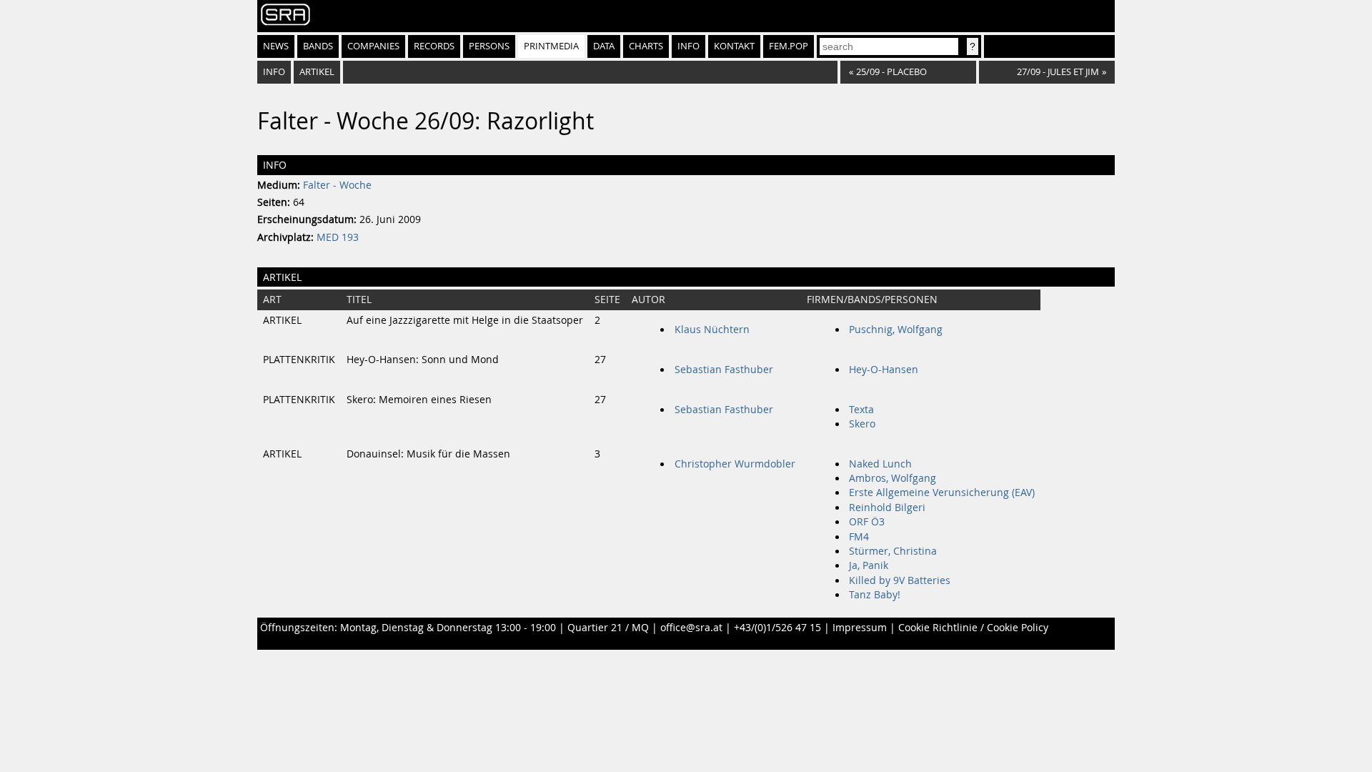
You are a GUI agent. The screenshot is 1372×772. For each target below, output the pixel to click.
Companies (373, 46)
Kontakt (734, 46)
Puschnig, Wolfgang (896, 329)
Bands (318, 46)
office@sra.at (691, 627)
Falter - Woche (337, 185)
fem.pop (788, 46)
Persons (489, 46)
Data (604, 46)
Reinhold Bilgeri (887, 507)
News (276, 46)
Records (434, 46)
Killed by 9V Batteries (899, 580)
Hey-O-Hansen (883, 369)
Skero (862, 423)
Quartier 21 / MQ (608, 627)
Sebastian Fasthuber (724, 369)
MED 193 (338, 237)
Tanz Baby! (874, 594)
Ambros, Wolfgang (892, 478)
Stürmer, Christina (893, 551)
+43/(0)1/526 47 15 (777, 627)
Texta (861, 409)
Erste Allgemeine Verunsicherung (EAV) (942, 492)
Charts (646, 46)
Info (688, 46)
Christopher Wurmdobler (735, 463)
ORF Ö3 (867, 521)
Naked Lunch (880, 463)
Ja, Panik (868, 565)
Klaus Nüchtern (712, 329)
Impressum (859, 627)
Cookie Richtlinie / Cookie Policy (973, 627)
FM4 (859, 536)
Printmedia (551, 46)
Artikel (316, 72)
